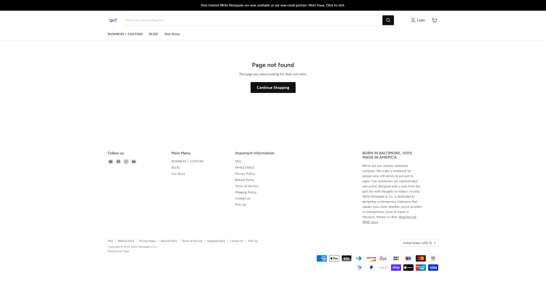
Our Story (172, 34)
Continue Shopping (273, 87)
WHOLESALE (244, 167)
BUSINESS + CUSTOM (125, 34)
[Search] (388, 20)
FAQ (238, 161)
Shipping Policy (246, 192)
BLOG (153, 34)
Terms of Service (246, 186)
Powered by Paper (119, 251)
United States (417, 243)
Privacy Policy (245, 173)
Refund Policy (244, 180)
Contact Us (243, 198)
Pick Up (240, 204)
